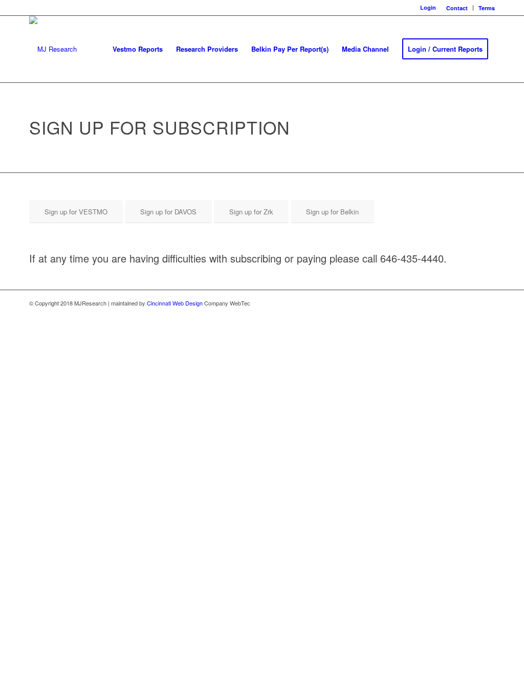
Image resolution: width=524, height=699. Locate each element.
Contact (457, 8)
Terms (486, 8)
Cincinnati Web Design (175, 303)
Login (428, 7)
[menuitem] (457, 8)
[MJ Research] (53, 49)
